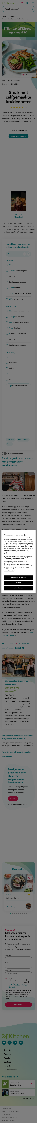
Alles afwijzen (18, 588)
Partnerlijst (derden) (9, 570)
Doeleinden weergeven (18, 577)
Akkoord (18, 582)
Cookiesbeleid (8, 554)
